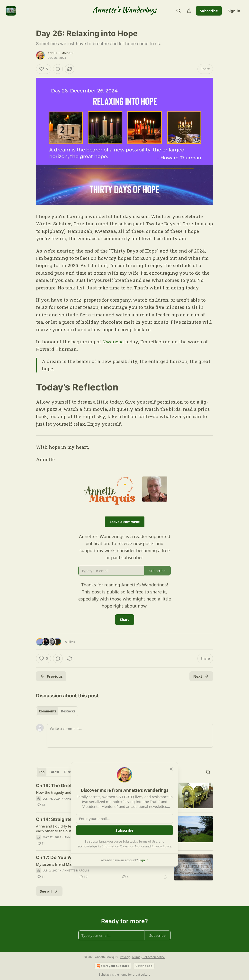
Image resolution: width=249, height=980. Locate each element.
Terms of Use (148, 841)
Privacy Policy (161, 846)
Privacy (125, 957)
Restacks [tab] (68, 711)
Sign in (234, 10)
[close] (171, 769)
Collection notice (153, 957)
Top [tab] (41, 772)
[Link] (29, 387)
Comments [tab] (47, 711)
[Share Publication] (189, 11)
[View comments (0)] (58, 69)
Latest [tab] (54, 772)
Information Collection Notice (123, 846)
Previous (54, 676)
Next (197, 676)
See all (46, 891)
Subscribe (209, 10)
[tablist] (57, 711)
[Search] (178, 11)
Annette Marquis (61, 53)
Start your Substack (115, 966)
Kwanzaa (113, 341)
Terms (136, 957)
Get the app (143, 966)
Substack (105, 974)
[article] (124, 867)
